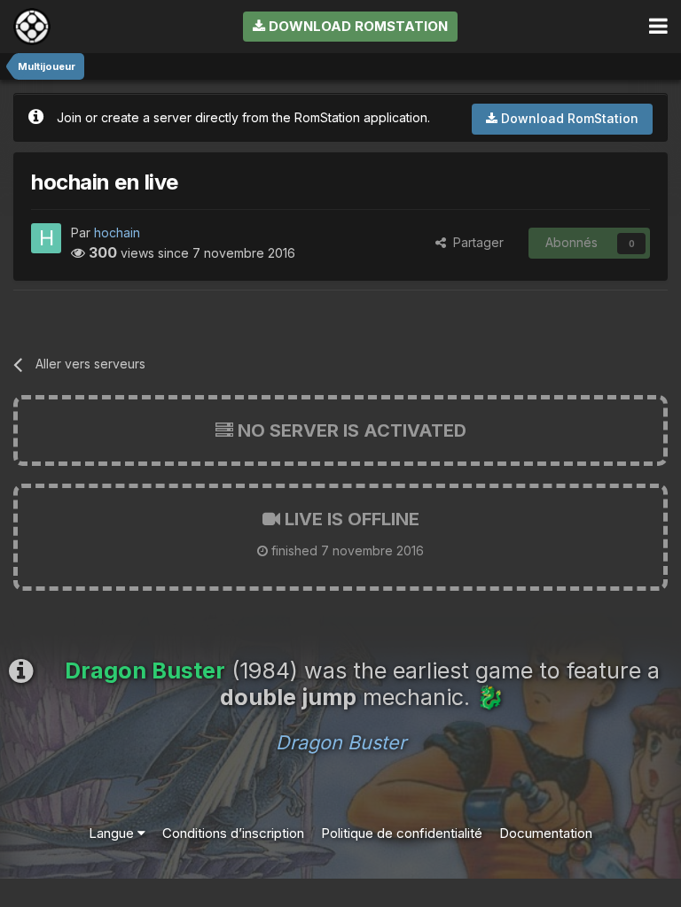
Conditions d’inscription (233, 833)
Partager (475, 242)
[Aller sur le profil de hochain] (46, 238)
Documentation (545, 833)
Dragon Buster (341, 742)
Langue (113, 833)
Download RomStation (356, 26)
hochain (117, 232)
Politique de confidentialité (401, 833)
